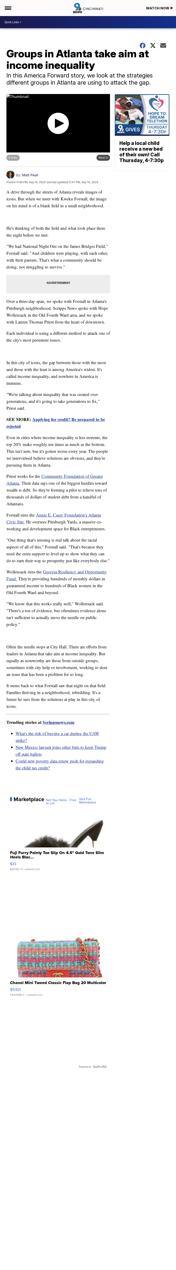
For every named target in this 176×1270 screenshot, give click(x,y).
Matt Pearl (30, 175)
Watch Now (158, 8)
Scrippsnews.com (58, 722)
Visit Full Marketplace (87, 800)
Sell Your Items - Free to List (61, 801)
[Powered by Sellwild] (99, 1066)
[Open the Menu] (7, 8)
